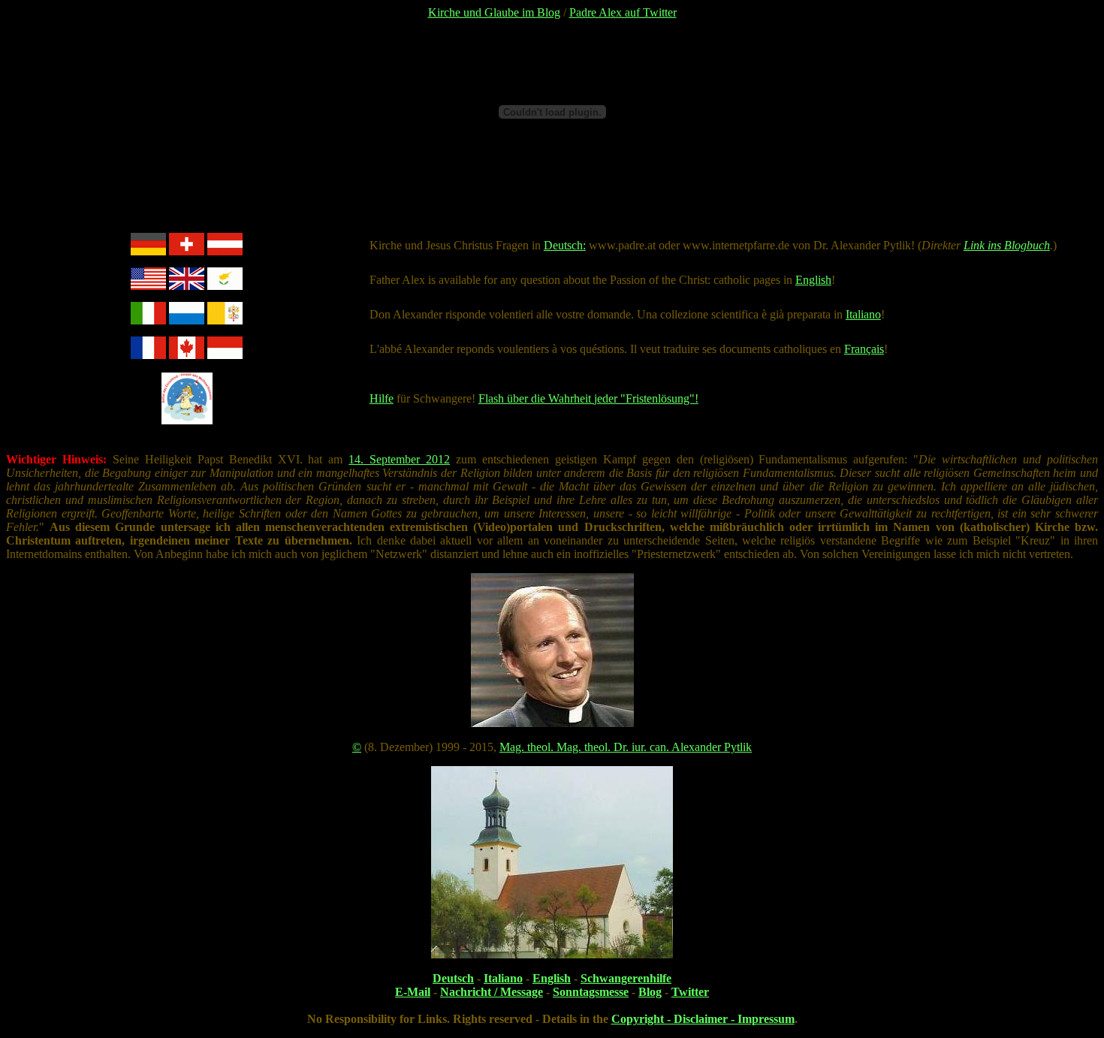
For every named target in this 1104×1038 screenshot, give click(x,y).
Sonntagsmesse (591, 991)
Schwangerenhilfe (626, 978)
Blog (650, 991)
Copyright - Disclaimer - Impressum (703, 1018)
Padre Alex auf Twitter (623, 12)
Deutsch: (565, 245)
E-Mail (412, 991)
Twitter (690, 991)
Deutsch (453, 978)
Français (864, 348)
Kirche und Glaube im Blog (494, 12)
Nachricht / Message (491, 991)
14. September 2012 (399, 459)
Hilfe (382, 398)
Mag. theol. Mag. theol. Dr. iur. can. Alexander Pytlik (625, 747)
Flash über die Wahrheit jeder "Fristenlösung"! (588, 398)
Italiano (863, 314)
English (813, 279)
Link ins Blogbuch (1007, 245)
